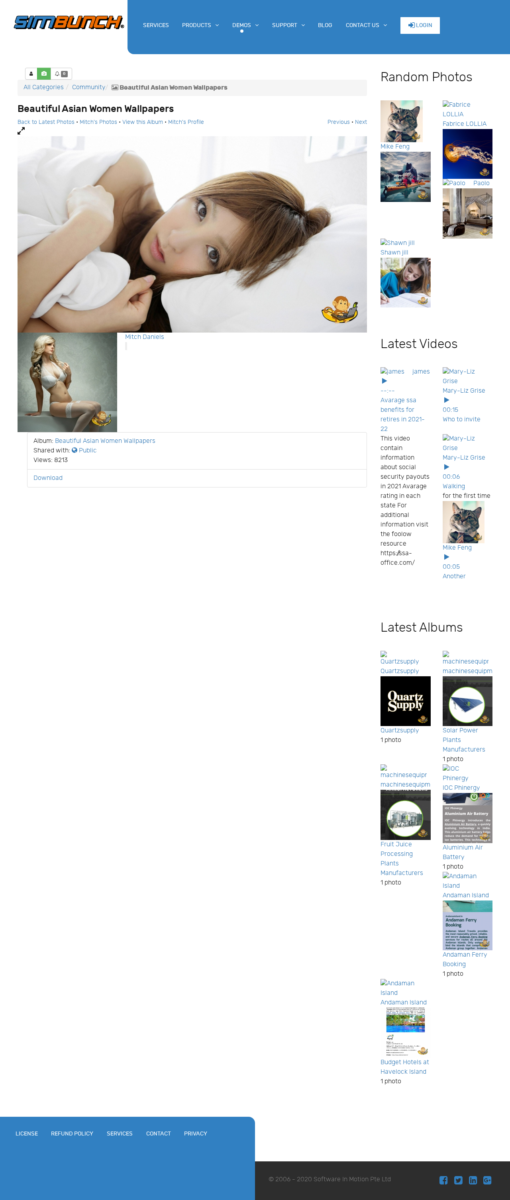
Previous (339, 122)
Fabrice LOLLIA (464, 124)
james (421, 372)
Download (48, 478)
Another (454, 576)
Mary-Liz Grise (464, 391)
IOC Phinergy (461, 788)
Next (361, 122)
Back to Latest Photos (46, 122)
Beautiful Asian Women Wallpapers (105, 441)
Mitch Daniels (144, 337)
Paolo (481, 183)
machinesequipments (474, 671)
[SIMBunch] (69, 21)
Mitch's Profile (186, 122)
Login (423, 25)
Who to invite (462, 419)
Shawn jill (394, 252)
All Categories (44, 87)
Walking (454, 486)
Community (89, 87)
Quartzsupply (400, 671)
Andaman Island (466, 895)
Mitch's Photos (98, 122)
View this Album (142, 122)
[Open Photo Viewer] (192, 131)
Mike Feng (395, 147)
